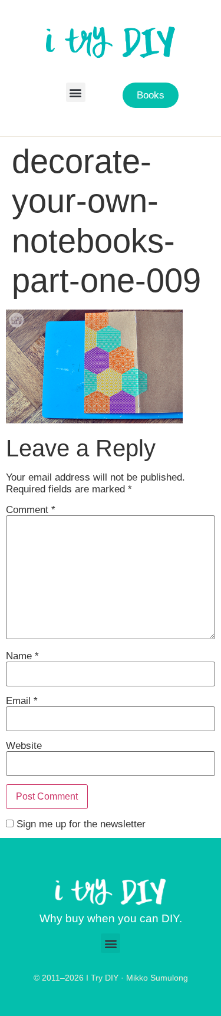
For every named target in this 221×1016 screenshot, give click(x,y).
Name (22, 656)
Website (24, 746)
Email (22, 701)
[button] (75, 92)
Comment (30, 510)
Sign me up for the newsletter (80, 824)
